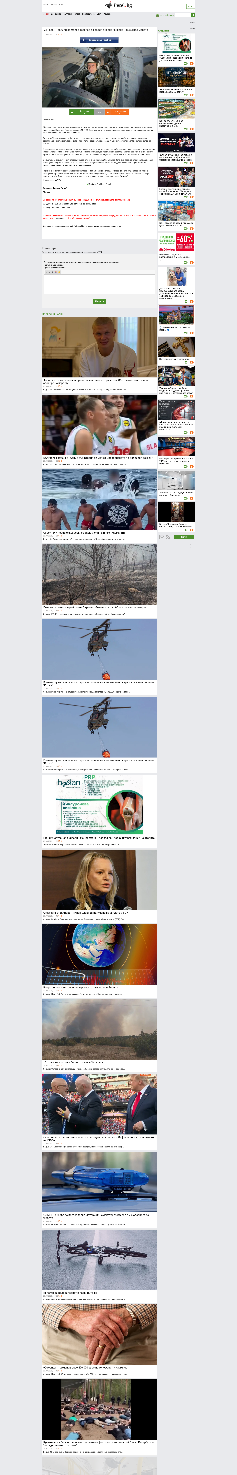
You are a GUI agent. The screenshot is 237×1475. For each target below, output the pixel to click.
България (67, 14)
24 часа (76, 133)
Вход (190, 6)
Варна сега (56, 14)
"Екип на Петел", (60, 188)
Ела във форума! (167, 15)
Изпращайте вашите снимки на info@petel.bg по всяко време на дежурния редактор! (82, 226)
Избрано (107, 14)
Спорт (77, 14)
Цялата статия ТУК (52, 180)
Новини (45, 14)
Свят (99, 14)
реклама (192, 22)
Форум (184, 537)
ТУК (100, 252)
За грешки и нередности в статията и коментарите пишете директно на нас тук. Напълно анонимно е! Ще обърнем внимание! (81, 265)
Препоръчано (88, 14)
